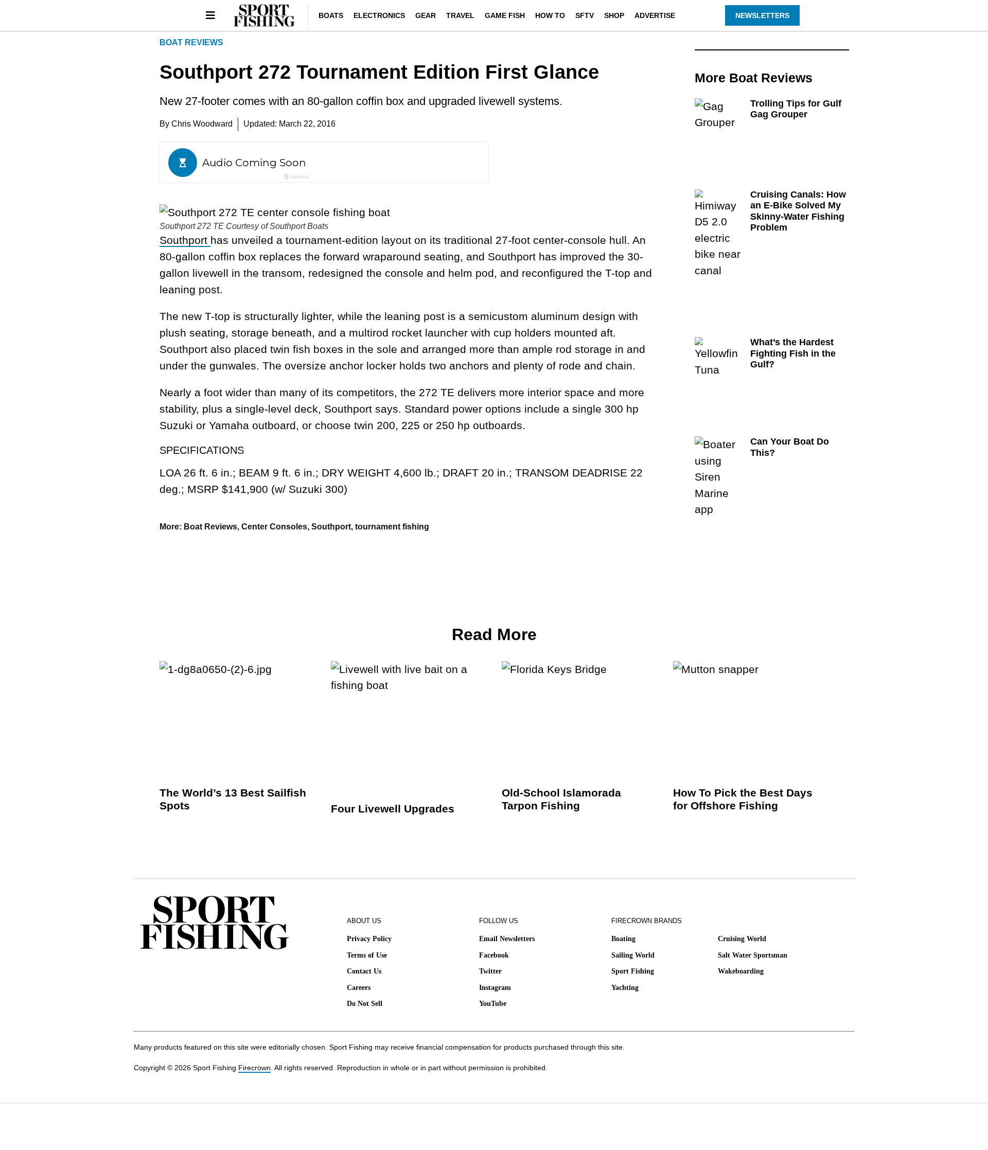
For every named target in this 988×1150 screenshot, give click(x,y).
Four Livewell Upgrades (392, 809)
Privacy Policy (369, 939)
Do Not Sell (364, 1003)
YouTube (492, 1003)
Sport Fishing (632, 971)
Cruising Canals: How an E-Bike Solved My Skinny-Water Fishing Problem (798, 211)
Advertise (654, 15)
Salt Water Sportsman (752, 955)
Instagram (495, 988)
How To (550, 15)
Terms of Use (367, 955)
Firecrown (254, 1068)
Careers (358, 988)
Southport (185, 240)
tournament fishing (392, 526)
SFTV (584, 15)
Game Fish (505, 15)
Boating (623, 939)
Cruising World (742, 939)
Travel (460, 15)
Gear (425, 15)
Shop (614, 15)
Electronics (379, 15)
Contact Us (364, 971)
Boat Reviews (191, 42)
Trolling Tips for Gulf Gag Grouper (795, 109)
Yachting (625, 988)
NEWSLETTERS (762, 15)
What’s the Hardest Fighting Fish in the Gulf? (793, 353)
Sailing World (633, 955)
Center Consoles (274, 526)
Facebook (494, 955)
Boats (331, 15)
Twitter (490, 971)
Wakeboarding (741, 971)
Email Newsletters (507, 939)
